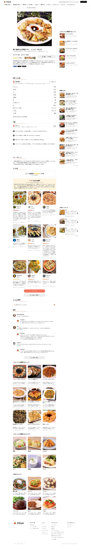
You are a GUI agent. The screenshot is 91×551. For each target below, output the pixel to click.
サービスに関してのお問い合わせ (57, 537)
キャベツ (30, 491)
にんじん (15, 86)
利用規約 (52, 528)
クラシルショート (56, 4)
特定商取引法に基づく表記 (56, 535)
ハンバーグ (15, 511)
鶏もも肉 (15, 491)
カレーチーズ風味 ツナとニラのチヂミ (49, 402)
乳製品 (29, 469)
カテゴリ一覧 (44, 532)
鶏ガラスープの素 (17, 108)
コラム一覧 (44, 528)
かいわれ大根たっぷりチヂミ (34, 401)
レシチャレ (69, 526)
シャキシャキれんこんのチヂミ (19, 379)
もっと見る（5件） (35, 357)
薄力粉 (14, 94)
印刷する (24, 66)
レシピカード (48, 4)
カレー (29, 511)
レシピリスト (44, 526)
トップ (43, 524)
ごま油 (14, 110)
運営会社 (52, 526)
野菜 (14, 451)
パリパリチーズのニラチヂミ (49, 379)
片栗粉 (14, 97)
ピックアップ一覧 (45, 530)
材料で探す (32, 524)
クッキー (45, 491)
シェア (15, 66)
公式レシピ (37, 4)
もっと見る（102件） (34, 295)
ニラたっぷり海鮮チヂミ (33, 379)
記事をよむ (43, 4)
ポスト (20, 66)
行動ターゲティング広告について (57, 533)
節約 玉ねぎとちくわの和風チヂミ (19, 402)
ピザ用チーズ (16, 102)
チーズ (44, 469)
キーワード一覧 (44, 533)
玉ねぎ (14, 89)
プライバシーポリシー (55, 530)
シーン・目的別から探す (34, 528)
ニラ (14, 92)
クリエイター (63, 4)
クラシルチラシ (70, 524)
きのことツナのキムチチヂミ (34, 424)
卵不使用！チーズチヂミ (18, 424)
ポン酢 (14, 113)
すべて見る (76, 165)
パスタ (44, 511)
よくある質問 (53, 539)
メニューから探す (33, 526)
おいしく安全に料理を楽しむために (57, 532)
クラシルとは (53, 524)
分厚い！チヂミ (46, 424)
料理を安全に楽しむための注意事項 (20, 116)
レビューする (34, 290)
